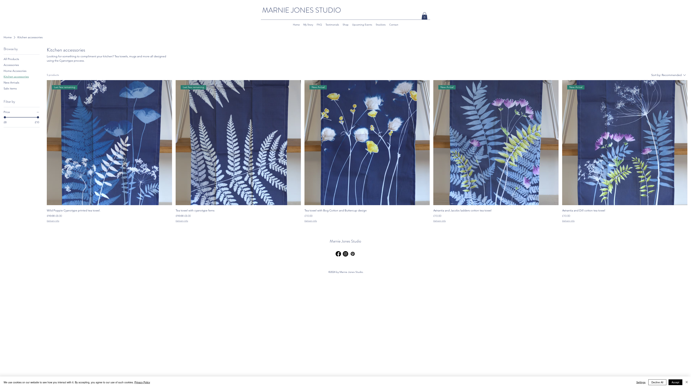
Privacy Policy (142, 382)
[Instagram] (345, 254)
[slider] (5, 117)
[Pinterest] (352, 254)
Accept (675, 382)
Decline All (657, 382)
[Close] (687, 382)
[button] (424, 16)
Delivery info (53, 221)
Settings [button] (640, 382)
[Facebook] (338, 254)
